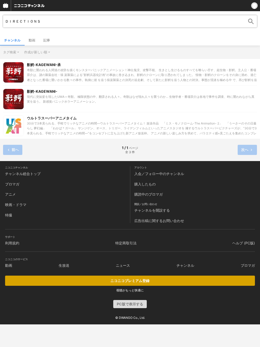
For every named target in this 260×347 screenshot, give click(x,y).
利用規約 (12, 243)
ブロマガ (12, 184)
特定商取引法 (126, 243)
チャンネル (12, 40)
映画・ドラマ (15, 204)
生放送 (64, 265)
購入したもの (145, 184)
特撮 (8, 215)
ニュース (123, 265)
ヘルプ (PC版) (243, 243)
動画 (32, 40)
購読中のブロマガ (148, 194)
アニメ (10, 194)
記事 (46, 40)
